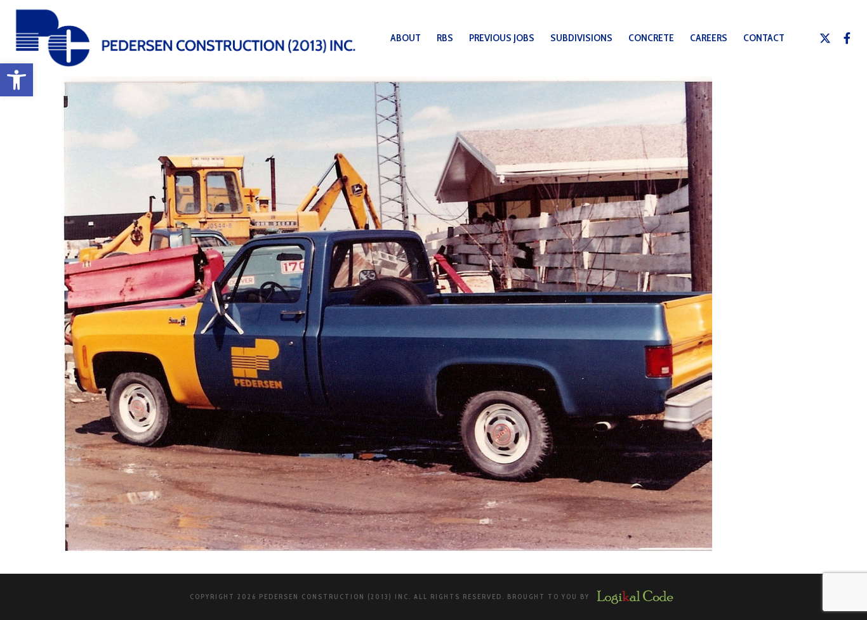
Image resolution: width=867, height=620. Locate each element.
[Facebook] (847, 38)
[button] (16, 79)
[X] (825, 38)
